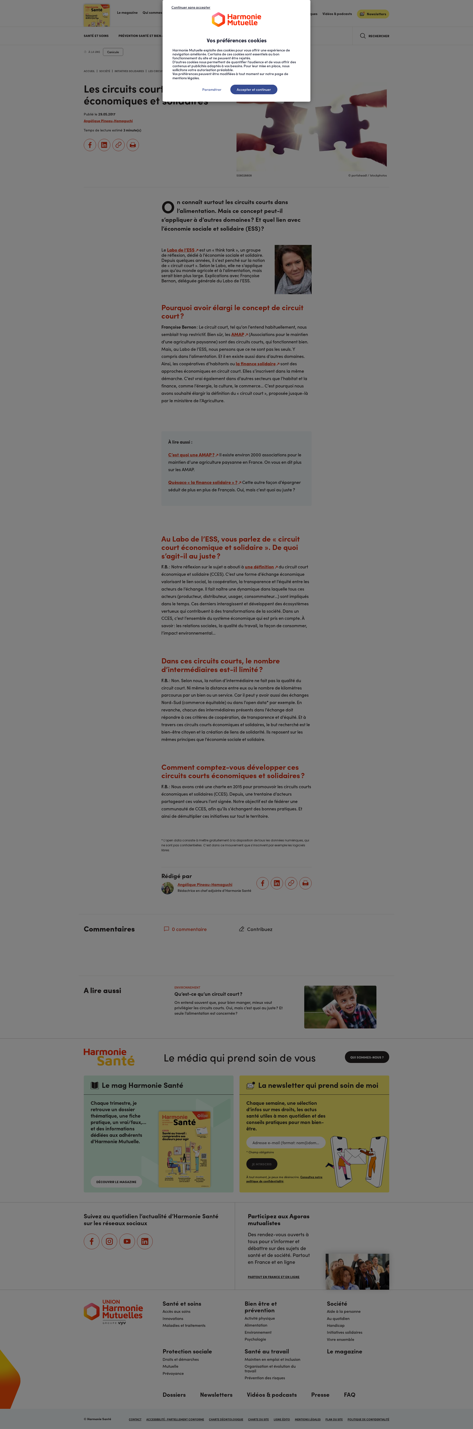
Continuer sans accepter (190, 7)
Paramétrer (211, 89)
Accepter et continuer (254, 89)
